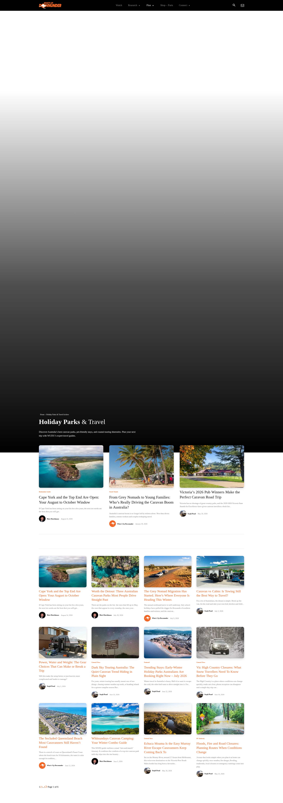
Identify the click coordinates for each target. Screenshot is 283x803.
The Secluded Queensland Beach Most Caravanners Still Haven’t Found (60, 742)
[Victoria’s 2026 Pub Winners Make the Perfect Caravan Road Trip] (212, 466)
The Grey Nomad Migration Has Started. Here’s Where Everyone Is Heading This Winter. (167, 595)
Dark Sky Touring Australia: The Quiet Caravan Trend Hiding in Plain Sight (113, 672)
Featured (147, 662)
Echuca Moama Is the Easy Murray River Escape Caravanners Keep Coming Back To (167, 748)
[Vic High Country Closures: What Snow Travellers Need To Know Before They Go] (220, 642)
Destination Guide (45, 492)
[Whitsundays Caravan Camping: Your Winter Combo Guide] (115, 719)
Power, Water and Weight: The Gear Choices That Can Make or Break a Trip (62, 666)
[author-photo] (42, 518)
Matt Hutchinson (53, 519)
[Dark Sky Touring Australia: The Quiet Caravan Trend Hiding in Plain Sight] (115, 642)
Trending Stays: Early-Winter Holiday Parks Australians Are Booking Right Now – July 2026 (165, 672)
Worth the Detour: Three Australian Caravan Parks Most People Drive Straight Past (115, 595)
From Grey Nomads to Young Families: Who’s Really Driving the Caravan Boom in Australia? (141, 502)
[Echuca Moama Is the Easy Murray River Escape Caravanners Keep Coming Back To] (167, 719)
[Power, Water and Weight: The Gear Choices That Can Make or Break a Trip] (62, 642)
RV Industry (200, 738)
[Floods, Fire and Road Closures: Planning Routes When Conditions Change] (220, 719)
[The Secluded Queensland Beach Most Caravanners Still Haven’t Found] (62, 719)
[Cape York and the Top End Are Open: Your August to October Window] (71, 466)
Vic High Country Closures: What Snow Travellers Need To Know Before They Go (218, 672)
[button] (234, 5)
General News (96, 662)
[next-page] (46, 787)
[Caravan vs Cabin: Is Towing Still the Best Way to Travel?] (220, 571)
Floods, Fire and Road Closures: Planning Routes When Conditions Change (219, 748)
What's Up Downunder (125, 524)
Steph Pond (192, 514)
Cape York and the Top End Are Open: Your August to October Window (60, 595)
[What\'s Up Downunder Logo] (57, 5)
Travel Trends (113, 492)
